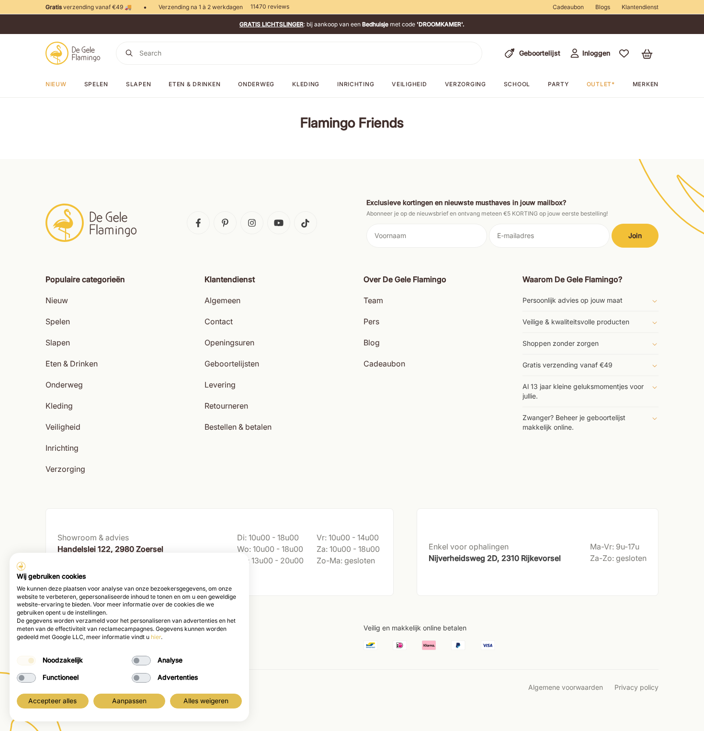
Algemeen (222, 300)
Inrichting (355, 84)
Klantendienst (640, 7)
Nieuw (56, 84)
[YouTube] (278, 222)
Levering (220, 384)
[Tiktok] (305, 222)
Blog (371, 342)
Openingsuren (229, 342)
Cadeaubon (568, 7)
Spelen (96, 84)
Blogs (602, 7)
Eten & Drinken (71, 363)
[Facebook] (198, 222)
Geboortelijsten (231, 363)
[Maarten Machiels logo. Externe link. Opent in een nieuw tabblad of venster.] (21, 566)
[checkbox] (26, 660)
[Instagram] (251, 222)
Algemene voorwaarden (565, 687)
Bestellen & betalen (238, 427)
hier (156, 636)
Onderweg (256, 84)
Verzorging (465, 84)
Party (558, 84)
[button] (624, 53)
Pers (371, 321)
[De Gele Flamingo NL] (73, 53)
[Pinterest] (225, 222)
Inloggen (596, 53)
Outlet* (601, 84)
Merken (646, 84)
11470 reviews (269, 6)
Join (635, 235)
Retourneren (226, 406)
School (517, 84)
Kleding (305, 84)
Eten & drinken (194, 84)
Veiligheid (409, 84)
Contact (218, 321)
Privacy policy (636, 687)
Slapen (138, 84)
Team (373, 300)
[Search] (129, 53)
